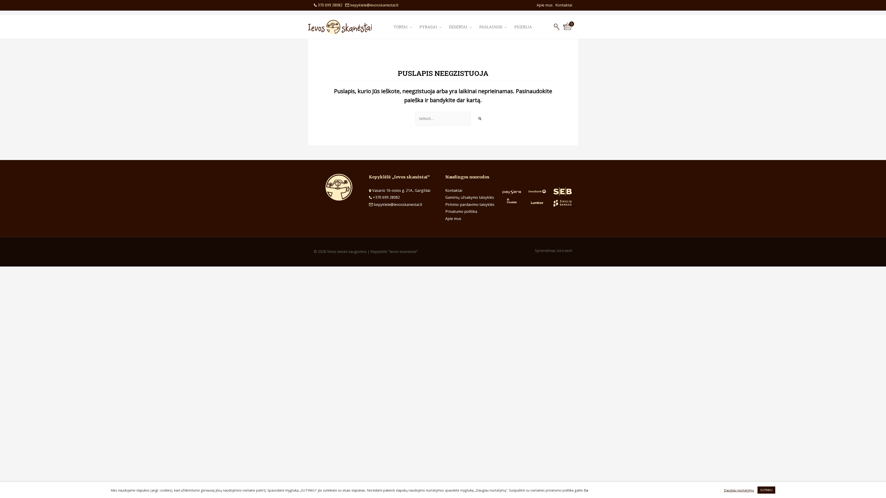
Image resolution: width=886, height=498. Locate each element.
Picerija (523, 26)
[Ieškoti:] (443, 119)
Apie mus (546, 5)
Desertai (458, 26)
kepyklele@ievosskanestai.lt (374, 5)
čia (586, 490)
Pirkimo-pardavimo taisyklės (469, 204)
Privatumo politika (461, 211)
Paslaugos (490, 26)
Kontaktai (563, 5)
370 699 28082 (331, 5)
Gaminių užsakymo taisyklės (469, 197)
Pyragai (428, 26)
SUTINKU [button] (766, 490)
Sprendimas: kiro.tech (553, 250)
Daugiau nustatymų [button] (739, 490)
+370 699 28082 (386, 197)
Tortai (400, 26)
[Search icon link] (557, 27)
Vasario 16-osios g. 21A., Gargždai (401, 190)
